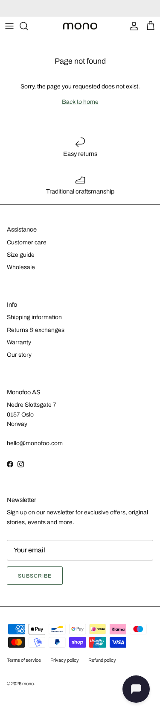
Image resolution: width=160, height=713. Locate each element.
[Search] (28, 26)
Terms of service (24, 660)
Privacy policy (64, 660)
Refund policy (102, 660)
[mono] (80, 26)
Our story (19, 355)
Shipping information (34, 317)
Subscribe (35, 576)
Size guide (21, 255)
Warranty (19, 342)
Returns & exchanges (35, 330)
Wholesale (21, 267)
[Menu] (9, 26)
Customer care (27, 242)
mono (28, 683)
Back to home (80, 102)
